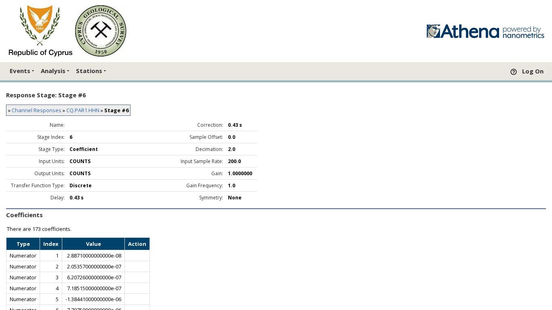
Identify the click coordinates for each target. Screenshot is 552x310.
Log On (533, 71)
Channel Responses (36, 110)
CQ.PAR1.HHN (82, 110)
